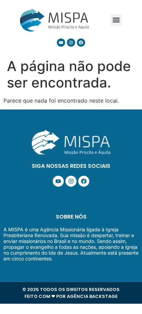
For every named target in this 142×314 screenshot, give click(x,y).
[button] (116, 20)
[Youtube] (61, 42)
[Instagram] (71, 42)
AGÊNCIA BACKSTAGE (92, 296)
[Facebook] (81, 42)
